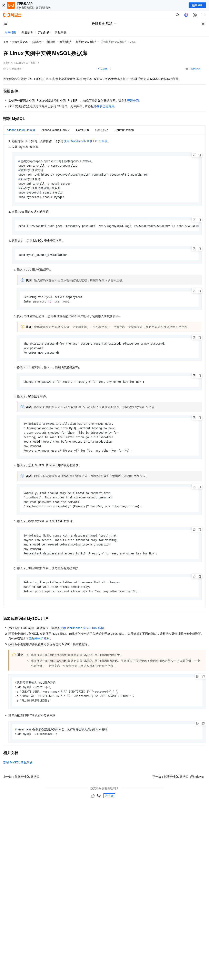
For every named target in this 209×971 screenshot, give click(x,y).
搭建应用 (51, 41)
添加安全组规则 (104, 106)
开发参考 (27, 32)
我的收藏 (195, 68)
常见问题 (60, 32)
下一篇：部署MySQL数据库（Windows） (179, 776)
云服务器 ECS (20, 41)
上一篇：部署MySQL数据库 (21, 776)
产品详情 (102, 68)
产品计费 (44, 32)
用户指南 (10, 32)
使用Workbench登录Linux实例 (86, 141)
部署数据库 (66, 41)
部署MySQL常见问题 (18, 762)
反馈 (111, 795)
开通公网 (133, 100)
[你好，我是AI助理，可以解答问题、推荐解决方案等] (186, 15)
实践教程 (37, 41)
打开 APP (197, 5)
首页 (5, 41)
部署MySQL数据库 (86, 41)
